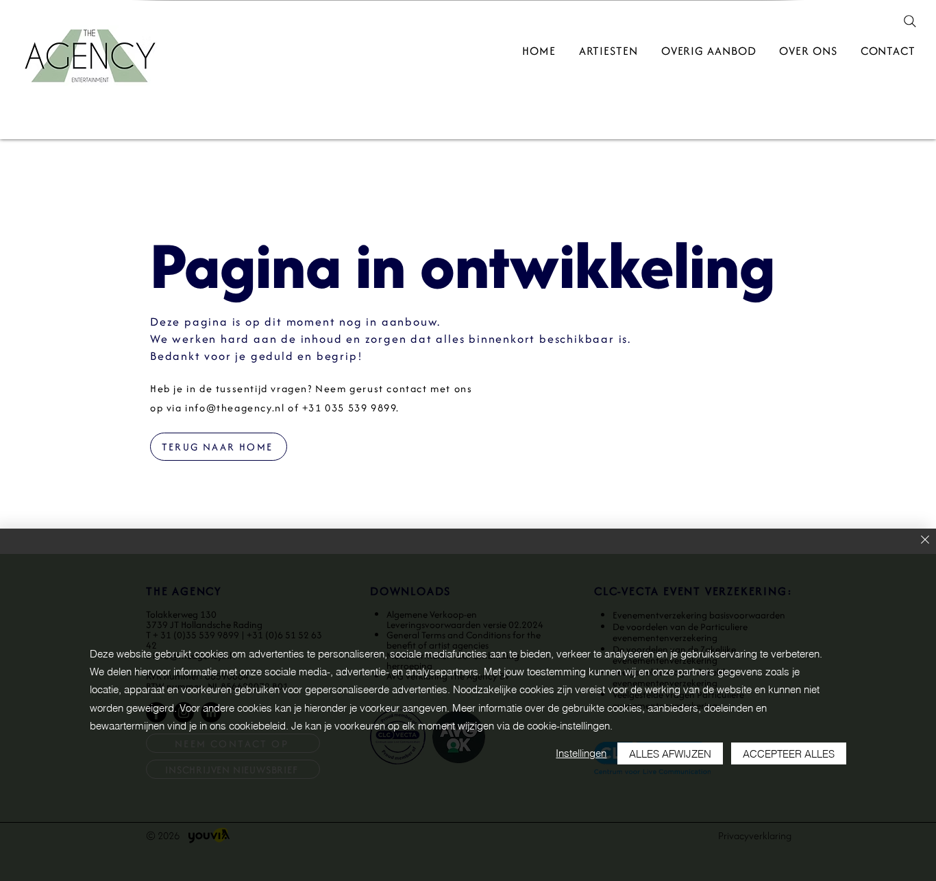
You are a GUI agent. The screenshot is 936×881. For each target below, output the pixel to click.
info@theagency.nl (234, 407)
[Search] (910, 21)
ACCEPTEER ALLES (789, 753)
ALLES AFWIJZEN (670, 753)
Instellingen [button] (581, 753)
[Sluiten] (925, 540)
